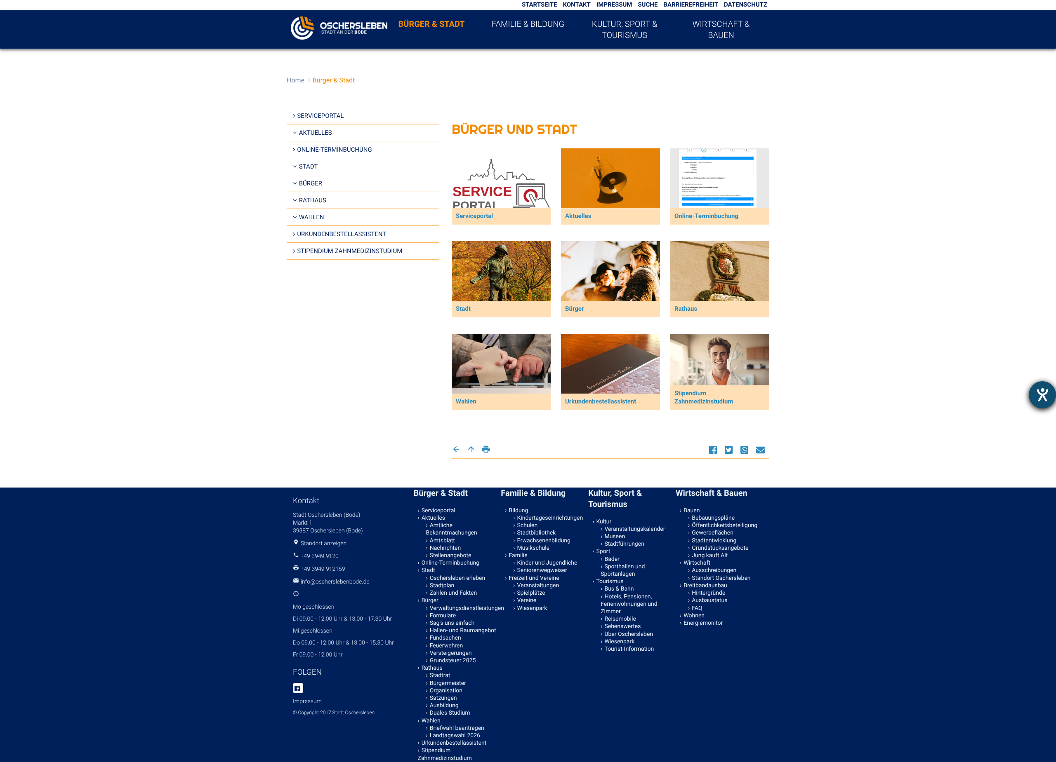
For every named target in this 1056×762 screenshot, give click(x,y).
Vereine (527, 600)
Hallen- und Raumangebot (463, 630)
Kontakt (576, 4)
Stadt (308, 166)
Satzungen (443, 698)
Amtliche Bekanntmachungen (451, 529)
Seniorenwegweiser (542, 570)
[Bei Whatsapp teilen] (745, 450)
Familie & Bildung (528, 24)
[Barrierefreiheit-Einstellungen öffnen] (1042, 394)
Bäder (611, 559)
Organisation (446, 690)
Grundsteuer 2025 (453, 660)
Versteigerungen (451, 653)
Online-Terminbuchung (334, 149)
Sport (603, 551)
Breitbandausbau (705, 585)
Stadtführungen (624, 544)
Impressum (614, 4)
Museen (614, 536)
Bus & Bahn (619, 589)
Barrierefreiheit (690, 4)
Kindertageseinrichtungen (550, 518)
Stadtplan (442, 585)
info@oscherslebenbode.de (335, 582)
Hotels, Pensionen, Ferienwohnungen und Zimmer (629, 604)
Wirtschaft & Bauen (721, 29)
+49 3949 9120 (319, 556)
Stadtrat (440, 675)
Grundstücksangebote (720, 548)
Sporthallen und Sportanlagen (623, 570)
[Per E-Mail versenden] (761, 450)
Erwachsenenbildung (543, 540)
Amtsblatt (442, 540)
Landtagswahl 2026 (455, 735)
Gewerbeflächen (712, 533)
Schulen (527, 525)
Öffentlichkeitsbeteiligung (724, 525)
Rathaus (312, 200)
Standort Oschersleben (721, 578)
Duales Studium (450, 713)
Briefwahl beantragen (457, 728)
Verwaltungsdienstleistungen (463, 608)
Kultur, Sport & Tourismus (624, 29)
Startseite (539, 4)
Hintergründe (708, 593)
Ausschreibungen (714, 570)
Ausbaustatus (709, 600)
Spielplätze (531, 593)
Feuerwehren (446, 645)
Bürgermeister (448, 683)
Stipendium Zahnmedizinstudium (349, 251)
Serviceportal (320, 116)
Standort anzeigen (324, 543)
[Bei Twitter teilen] (730, 450)
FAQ (697, 608)
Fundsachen (445, 638)
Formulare (443, 615)
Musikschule (533, 548)
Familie (518, 555)
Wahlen (311, 217)
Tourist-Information (629, 649)
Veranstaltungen (538, 585)
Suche (648, 4)
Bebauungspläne (713, 518)
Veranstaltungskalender (634, 529)
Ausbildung (444, 705)
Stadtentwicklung (714, 540)
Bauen (692, 510)
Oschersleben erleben (458, 578)
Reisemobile (620, 619)
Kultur (603, 521)
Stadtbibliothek (536, 533)
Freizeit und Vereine (534, 578)
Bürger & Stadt (431, 24)
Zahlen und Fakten (453, 593)
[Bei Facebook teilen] (714, 450)
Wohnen (694, 615)
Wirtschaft (697, 563)
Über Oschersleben (628, 634)
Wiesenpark (532, 608)
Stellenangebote (450, 555)
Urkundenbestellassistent (341, 234)
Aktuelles (315, 132)
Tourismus (609, 581)
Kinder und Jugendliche (547, 563)
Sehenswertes (622, 626)
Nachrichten (445, 548)
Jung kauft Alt (710, 555)
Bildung (518, 510)
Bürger (310, 183)
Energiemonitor (703, 623)
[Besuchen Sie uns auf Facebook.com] (298, 689)
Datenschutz (745, 4)
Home (295, 80)
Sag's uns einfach (452, 623)
